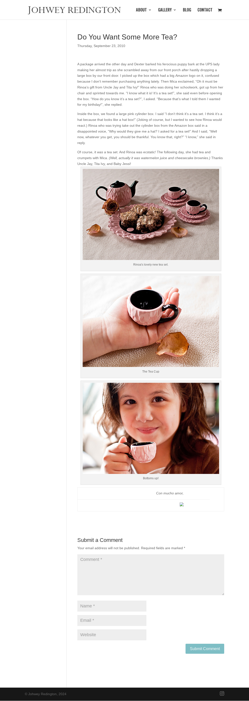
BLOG (187, 10)
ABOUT (141, 10)
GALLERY (165, 10)
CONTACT (205, 10)
